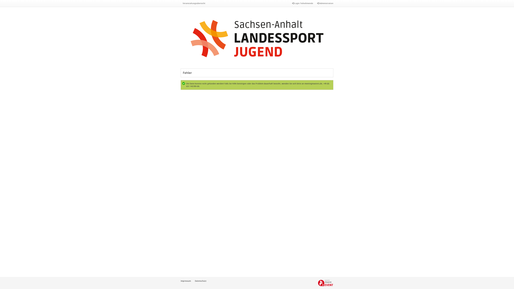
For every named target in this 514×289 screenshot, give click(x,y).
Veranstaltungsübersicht (194, 3)
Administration (326, 3)
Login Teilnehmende (303, 3)
